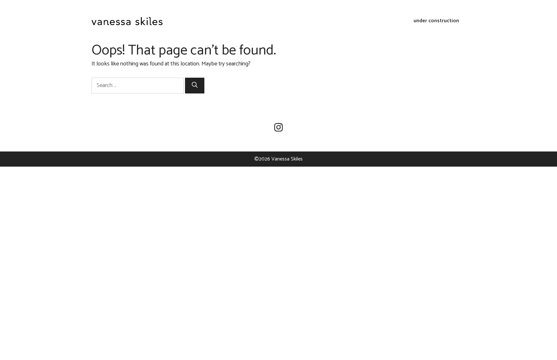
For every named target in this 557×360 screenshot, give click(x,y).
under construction (436, 21)
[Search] (194, 85)
